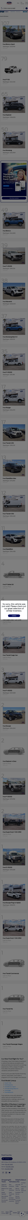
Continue (14, 615)
